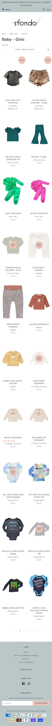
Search (26, 652)
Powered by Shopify (38, 711)
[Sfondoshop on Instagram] (28, 684)
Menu (7, 9)
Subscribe (41, 703)
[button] (9, 441)
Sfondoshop (25, 711)
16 (35, 630)
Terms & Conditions (26, 662)
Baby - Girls (14, 34)
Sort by (5, 45)
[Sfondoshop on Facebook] (23, 684)
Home (4, 34)
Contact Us (26, 659)
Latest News (26, 669)
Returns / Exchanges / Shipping (26, 655)
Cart (48, 9)
